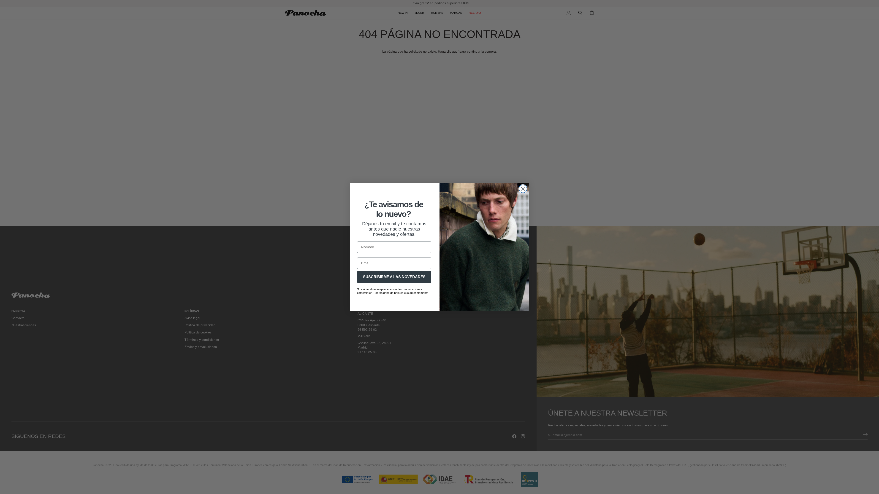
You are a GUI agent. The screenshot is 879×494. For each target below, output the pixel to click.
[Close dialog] (523, 189)
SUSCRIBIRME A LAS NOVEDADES (394, 277)
